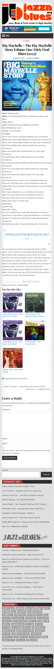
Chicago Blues (20, 614)
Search (5, 470)
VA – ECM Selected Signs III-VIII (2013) (27, 594)
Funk (39, 621)
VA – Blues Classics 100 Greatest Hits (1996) (31, 599)
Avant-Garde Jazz (43, 608)
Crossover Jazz (18, 618)
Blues (27, 41)
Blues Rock (22, 611)
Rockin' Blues (36, 633)
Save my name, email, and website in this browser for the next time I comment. (26, 452)
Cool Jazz (6, 618)
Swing (45, 637)
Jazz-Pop (39, 624)
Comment (7, 410)
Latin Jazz (26, 627)
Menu (7, 35)
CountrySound (16, 649)
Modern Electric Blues (25, 630)
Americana (20, 608)
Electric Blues (43, 618)
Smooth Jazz (7, 637)
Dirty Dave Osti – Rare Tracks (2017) (28, 555)
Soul (16, 637)
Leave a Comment (34, 58)
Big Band (6, 611)
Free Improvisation (20, 621)
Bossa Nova (37, 611)
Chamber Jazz (8, 614)
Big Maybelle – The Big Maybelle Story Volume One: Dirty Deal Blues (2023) (27, 49)
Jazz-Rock (6, 627)
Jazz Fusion (16, 627)
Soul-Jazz (23, 637)
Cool (46, 614)
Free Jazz (32, 621)
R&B (13, 633)
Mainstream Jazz (38, 627)
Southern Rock (35, 637)
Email (5, 444)
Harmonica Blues (18, 624)
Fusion (46, 621)
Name (5, 439)
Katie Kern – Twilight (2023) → (39, 389)
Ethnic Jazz (7, 621)
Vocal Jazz (21, 640)
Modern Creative (9, 630)
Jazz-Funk (29, 624)
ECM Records (30, 618)
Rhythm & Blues (23, 633)
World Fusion (32, 640)
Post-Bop (6, 633)
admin (4, 574)
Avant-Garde (30, 608)
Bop (29, 611)
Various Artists (9, 640)
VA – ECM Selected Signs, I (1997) (25, 583)
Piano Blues (40, 630)
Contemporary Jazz (35, 614)
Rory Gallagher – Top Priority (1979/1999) (27, 574)
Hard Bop (6, 624)
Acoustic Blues (8, 608)
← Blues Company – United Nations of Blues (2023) (23, 387)
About (41, 657)
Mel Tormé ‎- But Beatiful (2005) (25, 550)
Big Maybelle (16, 379)
